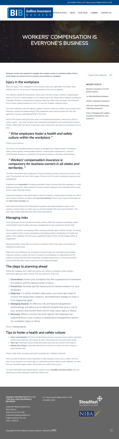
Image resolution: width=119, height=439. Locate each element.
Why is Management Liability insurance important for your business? (98, 116)
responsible (23, 184)
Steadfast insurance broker (61, 370)
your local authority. (44, 198)
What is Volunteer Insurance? (98, 101)
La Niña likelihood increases (97, 96)
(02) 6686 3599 (74, 2)
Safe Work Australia (17, 201)
